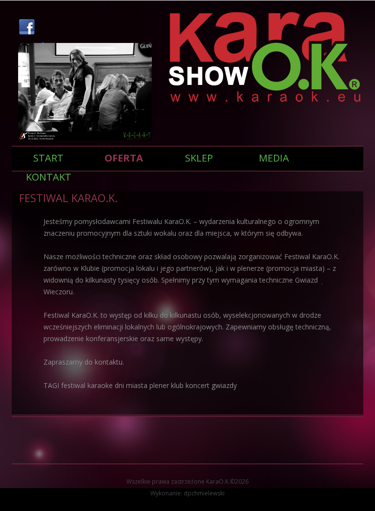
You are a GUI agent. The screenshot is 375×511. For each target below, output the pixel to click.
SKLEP (199, 157)
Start (48, 157)
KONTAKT (48, 177)
